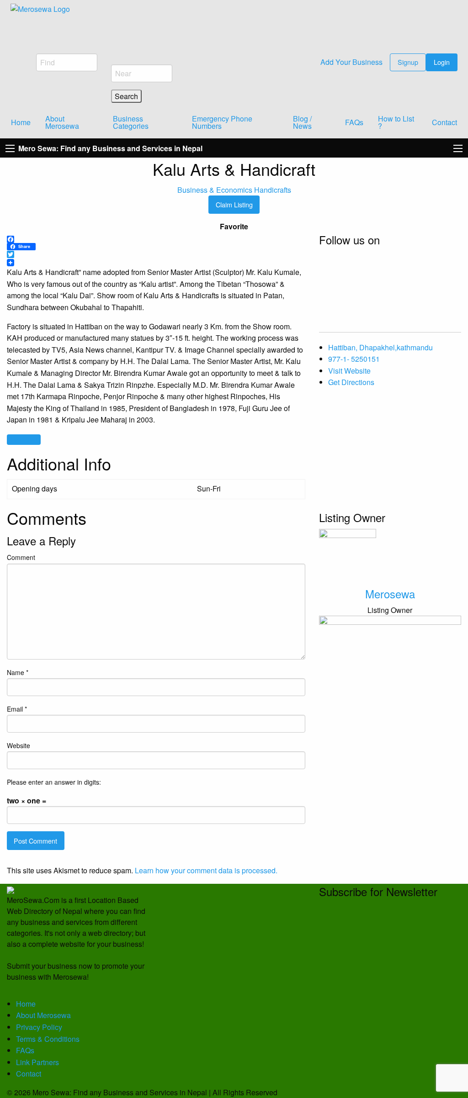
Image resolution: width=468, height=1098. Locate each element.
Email (17, 708)
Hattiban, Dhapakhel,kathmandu (380, 347)
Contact (444, 122)
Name (17, 672)
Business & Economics (214, 190)
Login (442, 62)
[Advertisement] (390, 453)
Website (18, 745)
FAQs (354, 122)
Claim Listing (234, 204)
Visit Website (349, 370)
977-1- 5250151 (354, 359)
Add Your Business (351, 62)
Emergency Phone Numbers (222, 122)
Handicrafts (272, 190)
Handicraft (24, 439)
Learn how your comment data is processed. (206, 870)
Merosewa (390, 594)
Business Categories (131, 122)
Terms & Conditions (48, 1039)
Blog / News (302, 122)
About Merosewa (62, 122)
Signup (408, 62)
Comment (21, 557)
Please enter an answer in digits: (54, 782)
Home (21, 122)
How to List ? (396, 122)
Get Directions (351, 382)
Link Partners (37, 1062)
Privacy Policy (39, 1027)
